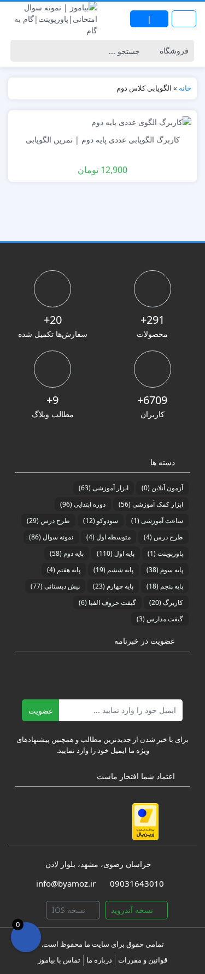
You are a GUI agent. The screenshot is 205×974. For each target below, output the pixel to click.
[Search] (21, 51)
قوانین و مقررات (142, 960)
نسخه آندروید (133, 910)
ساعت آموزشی (157, 520)
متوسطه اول (108, 537)
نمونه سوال (51, 537)
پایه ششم (113, 569)
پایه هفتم (63, 569)
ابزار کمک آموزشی (151, 504)
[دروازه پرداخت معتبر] (145, 821)
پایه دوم (67, 553)
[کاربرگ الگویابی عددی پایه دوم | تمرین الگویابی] (141, 121)
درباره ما (99, 960)
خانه (185, 88)
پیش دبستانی (55, 586)
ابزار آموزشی (103, 487)
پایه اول (115, 553)
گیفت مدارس (160, 618)
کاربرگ (166, 602)
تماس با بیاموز (59, 960)
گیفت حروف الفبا (107, 602)
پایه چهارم (113, 586)
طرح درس (48, 520)
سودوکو (100, 520)
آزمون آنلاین (162, 487)
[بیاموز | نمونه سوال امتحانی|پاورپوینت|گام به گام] (51, 19)
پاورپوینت (165, 553)
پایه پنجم (165, 586)
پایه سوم (165, 569)
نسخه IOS (69, 910)
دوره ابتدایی (83, 504)
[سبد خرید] (26, 937)
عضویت (40, 710)
